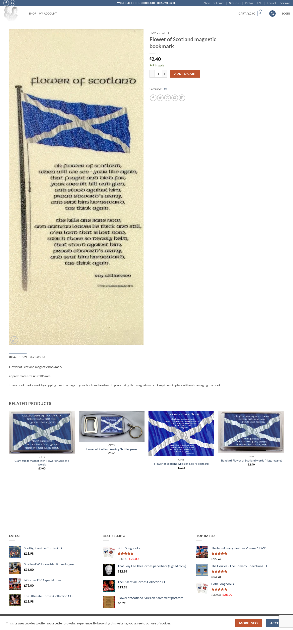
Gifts (165, 32)
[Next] (284, 468)
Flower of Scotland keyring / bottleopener (111, 449)
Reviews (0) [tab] (37, 356)
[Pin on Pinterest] (174, 97)
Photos (249, 3)
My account (48, 13)
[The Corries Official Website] (13, 13)
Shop (32, 13)
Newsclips (235, 3)
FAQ (259, 3)
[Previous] (9, 468)
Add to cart (185, 73)
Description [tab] (18, 356)
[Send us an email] (12, 3)
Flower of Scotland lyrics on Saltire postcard (181, 463)
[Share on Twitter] (160, 97)
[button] (251, 13)
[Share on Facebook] (153, 97)
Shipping (285, 3)
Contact (271, 3)
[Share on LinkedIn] (182, 97)
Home (153, 32)
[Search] (272, 13)
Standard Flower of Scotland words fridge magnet (251, 460)
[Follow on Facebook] (6, 3)
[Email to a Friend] (167, 97)
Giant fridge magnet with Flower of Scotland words (42, 462)
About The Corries (214, 3)
